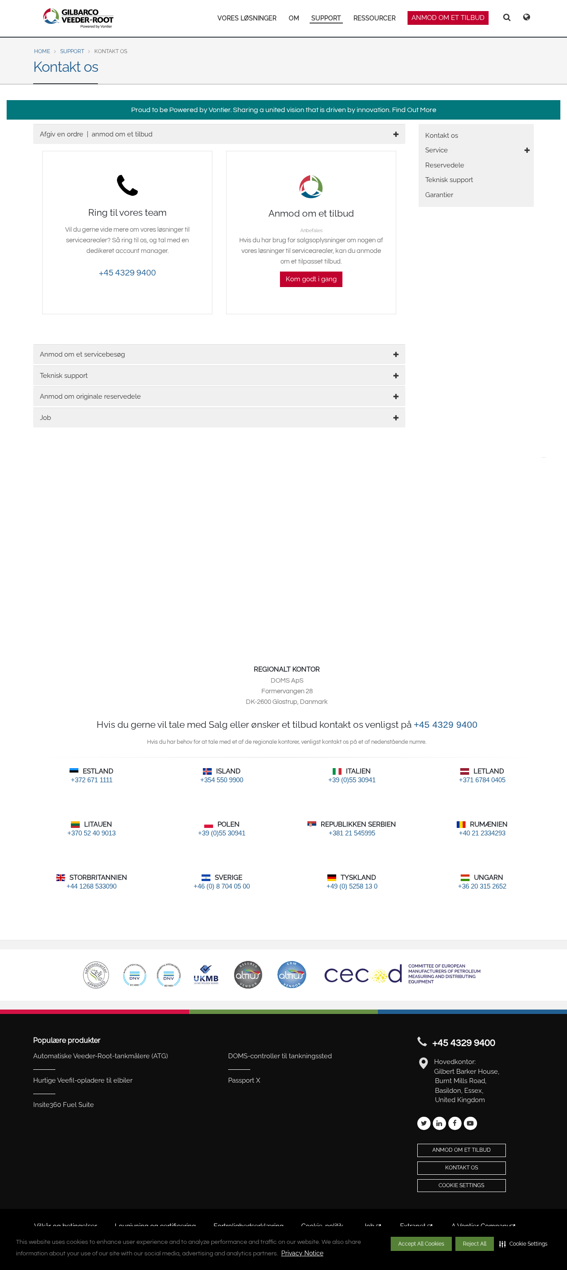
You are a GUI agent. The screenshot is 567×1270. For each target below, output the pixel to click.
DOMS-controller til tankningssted (280, 1056)
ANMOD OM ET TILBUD (448, 18)
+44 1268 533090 (91, 886)
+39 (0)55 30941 (352, 780)
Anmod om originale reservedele (90, 396)
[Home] (78, 18)
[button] (523, 1244)
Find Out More (414, 109)
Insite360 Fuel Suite (63, 1105)
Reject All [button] (474, 1244)
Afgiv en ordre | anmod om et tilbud (96, 134)
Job (45, 418)
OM (294, 18)
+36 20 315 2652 (482, 886)
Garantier (439, 195)
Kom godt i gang (311, 279)
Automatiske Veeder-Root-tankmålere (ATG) (100, 1056)
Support (72, 51)
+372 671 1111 (92, 780)
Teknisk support (64, 376)
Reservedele (444, 165)
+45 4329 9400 (127, 272)
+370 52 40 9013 (91, 833)
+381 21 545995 (352, 833)
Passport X (244, 1080)
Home (42, 51)
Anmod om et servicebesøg (82, 354)
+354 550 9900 (221, 780)
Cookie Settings (461, 1185)
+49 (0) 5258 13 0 (351, 886)
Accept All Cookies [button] (421, 1244)
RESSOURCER (374, 18)
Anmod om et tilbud (461, 1150)
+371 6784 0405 (482, 780)
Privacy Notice (302, 1253)
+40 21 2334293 (482, 833)
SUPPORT (326, 18)
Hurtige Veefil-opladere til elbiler (82, 1080)
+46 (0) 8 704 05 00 (222, 886)
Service (436, 150)
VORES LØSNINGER (246, 18)
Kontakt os (441, 136)
